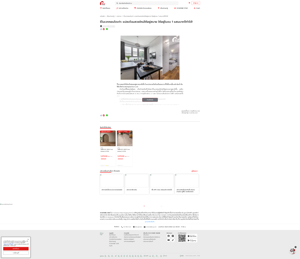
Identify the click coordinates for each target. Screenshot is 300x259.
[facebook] (101, 29)
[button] (102, 3)
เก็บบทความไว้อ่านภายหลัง (108, 26)
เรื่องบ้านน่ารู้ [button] (110, 16)
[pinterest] (103, 29)
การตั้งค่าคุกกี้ (16, 253)
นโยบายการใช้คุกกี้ (8, 244)
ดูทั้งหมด (194, 171)
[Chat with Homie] (292, 250)
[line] (107, 29)
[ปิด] (28, 239)
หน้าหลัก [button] (102, 16)
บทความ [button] (118, 16)
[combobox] (147, 3)
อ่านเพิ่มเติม (150, 100)
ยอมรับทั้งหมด (16, 248)
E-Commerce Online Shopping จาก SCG (122, 213)
